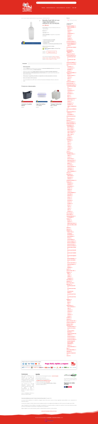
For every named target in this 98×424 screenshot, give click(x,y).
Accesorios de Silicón (70, 41)
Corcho (68, 157)
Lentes (68, 36)
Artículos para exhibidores (71, 108)
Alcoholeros (69, 183)
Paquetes (50, 59)
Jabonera (68, 227)
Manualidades (69, 279)
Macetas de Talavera (71, 245)
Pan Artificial (69, 164)
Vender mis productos (50, 7)
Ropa (67, 348)
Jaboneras (68, 229)
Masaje (68, 71)
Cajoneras (69, 309)
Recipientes (69, 103)
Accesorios (69, 66)
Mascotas (68, 284)
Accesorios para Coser (71, 56)
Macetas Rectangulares (71, 255)
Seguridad (58, 57)
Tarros (68, 143)
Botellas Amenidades (70, 123)
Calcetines (69, 30)
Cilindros (69, 189)
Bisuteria (68, 120)
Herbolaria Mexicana (70, 216)
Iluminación (69, 177)
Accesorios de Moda (70, 25)
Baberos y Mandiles (71, 27)
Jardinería (68, 230)
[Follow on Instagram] (69, 387)
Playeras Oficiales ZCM (71, 320)
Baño (68, 273)
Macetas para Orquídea (71, 252)
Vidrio (68, 209)
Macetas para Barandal (71, 250)
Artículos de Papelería (71, 62)
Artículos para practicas (71, 116)
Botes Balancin (70, 126)
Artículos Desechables (71, 72)
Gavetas (68, 316)
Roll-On (68, 205)
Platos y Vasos (70, 99)
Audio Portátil (69, 175)
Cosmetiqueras (70, 67)
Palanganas (69, 278)
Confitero (69, 190)
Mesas (68, 302)
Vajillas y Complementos (71, 106)
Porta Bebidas (70, 114)
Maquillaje (69, 69)
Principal (43, 7)
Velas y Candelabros (71, 171)
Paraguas (69, 38)
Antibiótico (69, 184)
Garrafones (69, 200)
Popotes (68, 101)
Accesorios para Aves (71, 285)
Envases (25, 18)
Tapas (68, 206)
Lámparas (69, 178)
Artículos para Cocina (70, 84)
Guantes (68, 35)
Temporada (69, 168)
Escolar (68, 220)
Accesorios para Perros (71, 296)
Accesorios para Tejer (71, 59)
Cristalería (68, 138)
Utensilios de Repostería (71, 352)
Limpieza (68, 272)
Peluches (68, 319)
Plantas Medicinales (71, 346)
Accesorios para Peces (71, 294)
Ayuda (73, 7)
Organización (69, 305)
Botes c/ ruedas (70, 129)
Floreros (68, 237)
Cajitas (68, 155)
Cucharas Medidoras (71, 44)
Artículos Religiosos (70, 118)
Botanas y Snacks (70, 75)
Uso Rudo (69, 137)
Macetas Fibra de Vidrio (71, 247)
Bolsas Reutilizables (70, 122)
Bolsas (68, 28)
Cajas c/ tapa (69, 134)
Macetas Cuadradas (71, 242)
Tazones (69, 146)
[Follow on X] (67, 387)
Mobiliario (68, 299)
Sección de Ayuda (55, 375)
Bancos (68, 300)
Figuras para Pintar (70, 160)
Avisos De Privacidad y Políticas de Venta (49, 411)
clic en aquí (48, 381)
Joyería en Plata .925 (70, 270)
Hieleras (68, 135)
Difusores (68, 172)
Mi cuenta (68, 7)
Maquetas (68, 281)
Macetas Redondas (70, 258)
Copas (68, 141)
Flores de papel (69, 212)
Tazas (68, 144)
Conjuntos (69, 314)
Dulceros (69, 112)
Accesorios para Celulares (71, 47)
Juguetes (69, 221)
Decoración (69, 152)
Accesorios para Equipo (71, 86)
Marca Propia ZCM (70, 282)
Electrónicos (69, 174)
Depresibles (69, 194)
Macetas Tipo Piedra (71, 262)
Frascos (68, 197)
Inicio (22, 18)
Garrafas (69, 198)
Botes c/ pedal (70, 127)
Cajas (68, 308)
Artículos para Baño (70, 81)
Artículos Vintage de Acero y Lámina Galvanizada (71, 342)
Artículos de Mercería (71, 55)
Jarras (68, 95)
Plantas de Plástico (70, 264)
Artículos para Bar (70, 83)
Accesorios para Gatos (71, 288)
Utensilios (69, 104)
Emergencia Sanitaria (71, 180)
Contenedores (70, 90)
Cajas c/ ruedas (70, 132)
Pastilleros (69, 203)
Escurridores (69, 93)
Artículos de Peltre (70, 336)
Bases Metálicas (70, 236)
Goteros (68, 201)
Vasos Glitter (69, 169)
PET (53, 59)
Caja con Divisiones (70, 131)
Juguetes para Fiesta (71, 223)
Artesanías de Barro (71, 326)
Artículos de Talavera (71, 339)
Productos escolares (70, 322)
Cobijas (68, 31)
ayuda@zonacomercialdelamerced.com (43, 380)
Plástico (55, 59)
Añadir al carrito (52, 52)
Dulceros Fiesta (70, 158)
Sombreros (69, 39)
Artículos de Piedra (70, 337)
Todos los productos (60, 7)
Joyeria (68, 269)
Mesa (68, 96)
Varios (68, 78)
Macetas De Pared (70, 244)
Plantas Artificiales (70, 166)
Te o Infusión (69, 217)
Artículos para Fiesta (70, 111)
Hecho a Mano (69, 214)
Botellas (28, 18)
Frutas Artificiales (70, 161)
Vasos (68, 45)
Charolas (69, 88)
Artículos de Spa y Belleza (71, 63)
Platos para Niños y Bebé (72, 224)
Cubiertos (69, 77)
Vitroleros (69, 211)
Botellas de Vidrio (70, 153)
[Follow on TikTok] (71, 387)
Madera (68, 52)
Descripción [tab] (25, 63)
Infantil (68, 218)
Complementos (70, 33)
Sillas (68, 303)
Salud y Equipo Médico (52, 57)
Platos (68, 265)
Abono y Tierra (70, 231)
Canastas (69, 311)
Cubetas (68, 276)
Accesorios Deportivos (71, 42)
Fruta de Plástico (70, 239)
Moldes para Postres (71, 98)
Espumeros (69, 195)
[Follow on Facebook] (65, 387)
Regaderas (69, 267)
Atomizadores (70, 186)
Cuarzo (68, 151)
